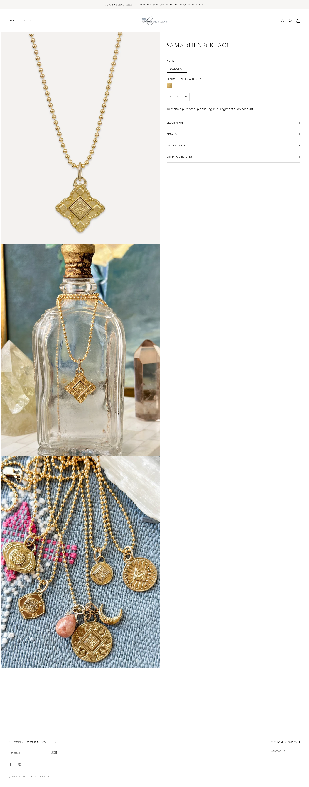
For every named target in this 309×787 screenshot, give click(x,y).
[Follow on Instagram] (19, 764)
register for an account (236, 109)
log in (211, 109)
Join (55, 752)
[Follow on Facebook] (10, 764)
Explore (28, 20)
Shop (12, 20)
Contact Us (278, 750)
